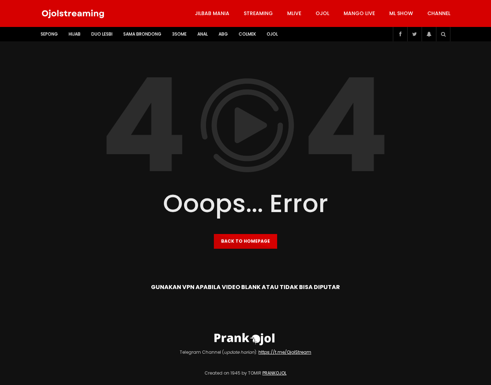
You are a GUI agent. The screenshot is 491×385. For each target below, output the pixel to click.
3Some (179, 34)
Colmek (247, 34)
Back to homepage (245, 241)
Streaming (258, 13)
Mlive (294, 13)
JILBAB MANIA (212, 13)
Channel (438, 13)
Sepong (49, 34)
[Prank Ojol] (73, 13)
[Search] (443, 34)
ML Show (401, 13)
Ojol (272, 34)
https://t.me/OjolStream (284, 352)
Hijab (75, 34)
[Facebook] (400, 34)
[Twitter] (414, 34)
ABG (223, 34)
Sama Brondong (142, 34)
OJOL (322, 13)
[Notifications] (429, 34)
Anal (202, 34)
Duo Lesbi (102, 34)
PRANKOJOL (274, 373)
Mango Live (359, 13)
